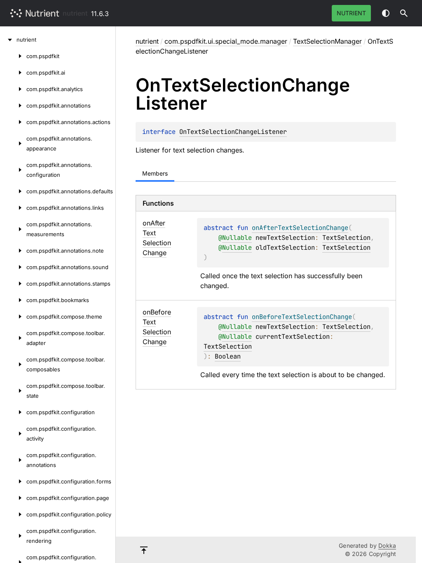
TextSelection (346, 237)
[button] (404, 13)
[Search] (404, 13)
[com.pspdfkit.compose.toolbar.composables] (13, 364)
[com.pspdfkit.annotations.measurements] (13, 229)
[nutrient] (8, 39)
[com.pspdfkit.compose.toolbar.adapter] (13, 338)
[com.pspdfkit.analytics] (13, 89)
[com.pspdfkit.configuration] (13, 412)
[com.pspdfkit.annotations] (13, 105)
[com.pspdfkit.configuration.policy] (13, 514)
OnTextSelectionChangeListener (233, 131)
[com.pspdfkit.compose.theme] (13, 316)
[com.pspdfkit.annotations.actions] (13, 122)
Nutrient (351, 12)
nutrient (75, 13)
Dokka (387, 545)
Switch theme (385, 13)
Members (155, 173)
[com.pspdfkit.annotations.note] (13, 250)
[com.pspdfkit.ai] (13, 72)
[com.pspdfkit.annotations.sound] (13, 267)
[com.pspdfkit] (13, 56)
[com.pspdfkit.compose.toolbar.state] (13, 391)
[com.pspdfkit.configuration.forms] (13, 481)
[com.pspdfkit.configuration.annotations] (13, 460)
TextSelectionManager (327, 41)
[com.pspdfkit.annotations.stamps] (13, 283)
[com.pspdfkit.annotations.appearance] (13, 143)
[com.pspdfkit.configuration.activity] (13, 433)
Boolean (228, 356)
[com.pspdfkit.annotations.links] (13, 207)
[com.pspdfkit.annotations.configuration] (13, 170)
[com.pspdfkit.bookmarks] (13, 300)
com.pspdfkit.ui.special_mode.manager (225, 41)
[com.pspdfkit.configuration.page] (13, 498)
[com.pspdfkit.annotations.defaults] (13, 191)
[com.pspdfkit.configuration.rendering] (13, 536)
